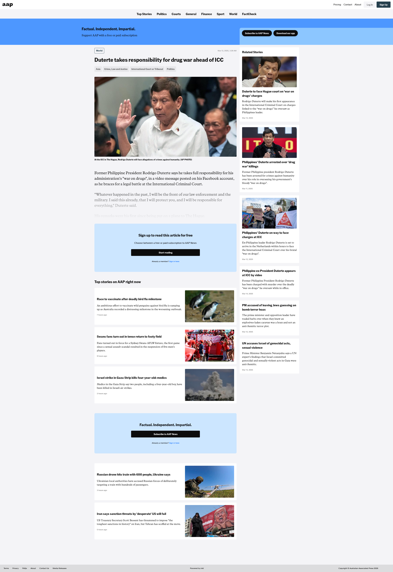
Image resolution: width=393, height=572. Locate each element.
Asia (98, 69)
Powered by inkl (197, 568)
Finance (206, 14)
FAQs (24, 568)
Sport (220, 14)
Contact (348, 4)
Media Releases (59, 568)
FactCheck (249, 14)
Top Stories (144, 14)
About (358, 4)
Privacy (15, 568)
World (233, 14)
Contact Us (44, 568)
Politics (162, 14)
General (191, 14)
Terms (6, 568)
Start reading (165, 252)
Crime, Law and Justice (116, 69)
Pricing (337, 4)
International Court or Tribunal (147, 69)
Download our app (285, 33)
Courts (176, 14)
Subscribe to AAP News (257, 33)
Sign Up (383, 4)
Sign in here (174, 261)
